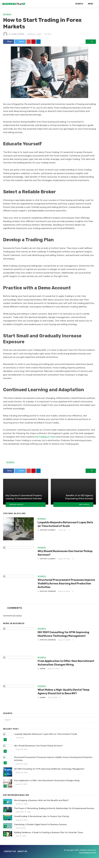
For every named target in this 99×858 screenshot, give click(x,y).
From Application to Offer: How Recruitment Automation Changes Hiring (66, 662)
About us (22, 851)
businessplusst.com (87, 853)
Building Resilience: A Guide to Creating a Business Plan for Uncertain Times (48, 832)
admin (42, 668)
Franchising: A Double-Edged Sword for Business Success (40, 824)
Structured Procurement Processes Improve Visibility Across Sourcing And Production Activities (66, 583)
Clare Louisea (17, 34)
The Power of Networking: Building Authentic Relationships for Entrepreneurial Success (54, 808)
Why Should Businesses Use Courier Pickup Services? (65, 553)
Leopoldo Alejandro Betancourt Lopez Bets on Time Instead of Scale (65, 524)
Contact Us (10, 851)
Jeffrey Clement (48, 530)
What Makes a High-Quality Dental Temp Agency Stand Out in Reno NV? (63, 691)
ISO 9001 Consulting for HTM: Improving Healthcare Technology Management (63, 634)
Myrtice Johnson (48, 591)
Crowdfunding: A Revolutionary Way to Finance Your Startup (41, 816)
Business (7, 14)
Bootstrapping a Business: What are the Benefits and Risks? (41, 800)
